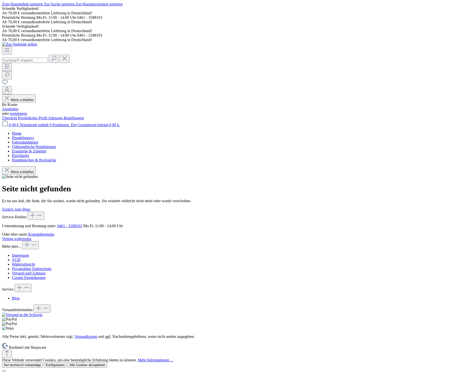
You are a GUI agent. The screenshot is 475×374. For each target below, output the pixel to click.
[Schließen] (4, 371)
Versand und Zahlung (29, 273)
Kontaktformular (41, 234)
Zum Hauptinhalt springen (23, 4)
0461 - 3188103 (69, 226)
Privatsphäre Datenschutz (31, 269)
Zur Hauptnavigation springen (99, 4)
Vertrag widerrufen (16, 239)
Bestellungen (74, 118)
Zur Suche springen (60, 4)
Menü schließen (22, 100)
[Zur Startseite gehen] (19, 44)
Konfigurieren (55, 365)
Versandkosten (85, 336)
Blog (16, 298)
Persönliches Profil (33, 118)
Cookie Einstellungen (29, 277)
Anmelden (10, 109)
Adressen (56, 118)
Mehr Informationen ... (155, 360)
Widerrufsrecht (23, 264)
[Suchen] (54, 59)
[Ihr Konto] (7, 90)
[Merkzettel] (5, 84)
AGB (16, 260)
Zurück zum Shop (16, 209)
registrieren (18, 113)
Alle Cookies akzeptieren (87, 365)
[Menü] (7, 51)
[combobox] (25, 60)
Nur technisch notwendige (22, 365)
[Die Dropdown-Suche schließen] (65, 59)
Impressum (20, 255)
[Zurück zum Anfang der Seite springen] (7, 354)
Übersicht (10, 118)
